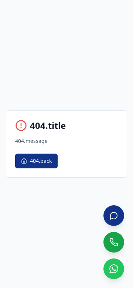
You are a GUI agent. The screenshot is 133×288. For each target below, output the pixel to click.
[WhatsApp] (113, 268)
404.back (41, 160)
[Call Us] (113, 242)
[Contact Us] (113, 215)
